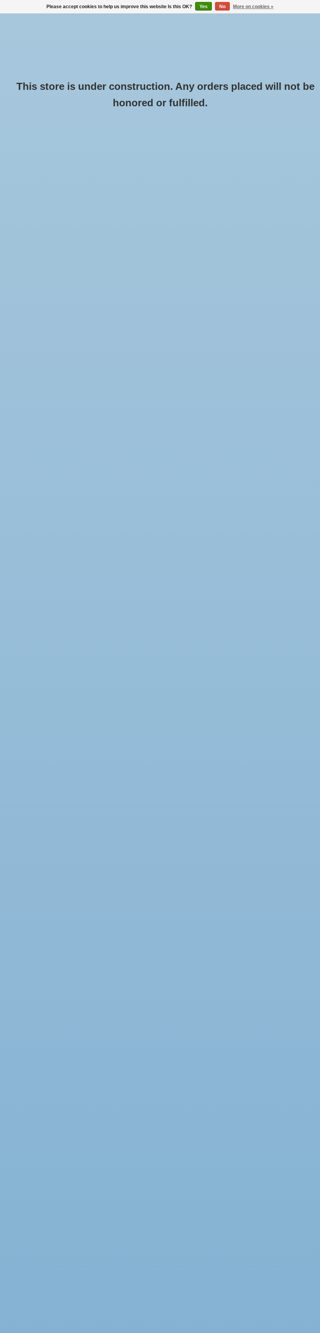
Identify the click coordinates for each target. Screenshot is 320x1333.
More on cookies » (253, 6)
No (222, 6)
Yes (203, 6)
